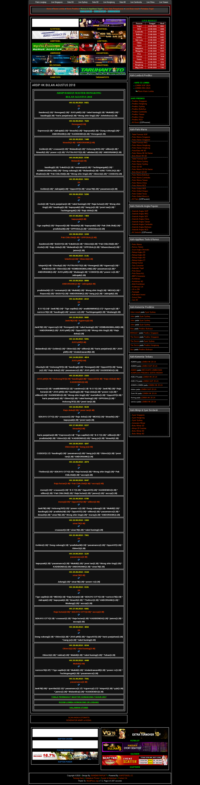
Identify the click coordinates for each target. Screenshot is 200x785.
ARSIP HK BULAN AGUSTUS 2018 (53, 85)
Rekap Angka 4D (138, 258)
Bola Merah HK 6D (139, 156)
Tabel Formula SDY (139, 159)
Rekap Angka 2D (138, 252)
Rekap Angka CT (138, 260)
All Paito (135, 199)
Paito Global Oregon (140, 191)
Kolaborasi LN (137, 287)
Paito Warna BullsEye (140, 175)
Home (49, 9)
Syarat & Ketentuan (109, 778)
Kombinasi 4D (137, 281)
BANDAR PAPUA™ (99, 776)
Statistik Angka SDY (140, 216)
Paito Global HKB (139, 188)
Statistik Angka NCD (140, 230)
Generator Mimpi (138, 423)
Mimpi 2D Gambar (139, 428)
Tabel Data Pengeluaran (114, 9)
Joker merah (135, 312)
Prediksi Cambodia (139, 112)
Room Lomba (59, 9)
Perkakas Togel (147, 9)
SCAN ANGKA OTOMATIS (79, 718)
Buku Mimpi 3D (138, 431)
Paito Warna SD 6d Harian (142, 169)
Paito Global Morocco (140, 196)
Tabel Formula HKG (139, 143)
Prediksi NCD (137, 120)
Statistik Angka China (140, 219)
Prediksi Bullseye (146, 329)
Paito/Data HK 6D (139, 151)
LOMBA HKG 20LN (142, 88)
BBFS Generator (138, 276)
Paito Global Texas (139, 194)
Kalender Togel (138, 268)
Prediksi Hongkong (139, 104)
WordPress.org (92, 781)
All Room (135, 122)
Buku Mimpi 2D (138, 426)
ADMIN (134, 370)
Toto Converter (138, 266)
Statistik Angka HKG (140, 214)
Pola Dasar (136, 271)
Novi (132, 349)
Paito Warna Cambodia (141, 178)
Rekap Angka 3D (138, 255)
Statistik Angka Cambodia (142, 224)
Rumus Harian (137, 247)
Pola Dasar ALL (138, 273)
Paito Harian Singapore (141, 140)
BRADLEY (134, 333)
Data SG (70, 2)
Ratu (132, 329)
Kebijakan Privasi (92, 778)
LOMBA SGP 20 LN (149, 366)
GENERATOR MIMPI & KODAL (78, 720)
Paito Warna (137, 244)
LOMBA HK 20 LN (148, 362)
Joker (132, 316)
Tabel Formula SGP (139, 134)
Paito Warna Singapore (141, 137)
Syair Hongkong (138, 418)
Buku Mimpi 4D (138, 434)
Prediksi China (137, 117)
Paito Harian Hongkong (141, 148)
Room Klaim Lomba (146, 91)
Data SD (95, 2)
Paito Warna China (139, 183)
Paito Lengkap (41, 2)
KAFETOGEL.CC (126, 776)
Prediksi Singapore (139, 101)
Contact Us (122, 778)
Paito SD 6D (137, 167)
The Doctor (134, 337)
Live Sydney (83, 2)
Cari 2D (135, 300)
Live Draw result (132, 9)
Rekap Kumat (137, 263)
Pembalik (135, 292)
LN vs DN (136, 289)
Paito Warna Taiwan (140, 180)
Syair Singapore (138, 415)
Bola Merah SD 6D (139, 172)
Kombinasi (136, 279)
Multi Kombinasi (138, 284)
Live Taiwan (163, 2)
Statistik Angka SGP (140, 211)
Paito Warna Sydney (140, 161)
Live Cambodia (136, 2)
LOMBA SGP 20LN (142, 85)
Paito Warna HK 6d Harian (142, 153)
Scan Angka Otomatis (140, 250)
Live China (150, 2)
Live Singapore (57, 2)
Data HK (123, 2)
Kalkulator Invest (138, 295)
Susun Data (136, 297)
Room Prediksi (72, 9)
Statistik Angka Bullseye (141, 227)
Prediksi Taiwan (138, 114)
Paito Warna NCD (139, 185)
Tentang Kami (78, 778)
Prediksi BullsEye (139, 109)
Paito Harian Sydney (140, 164)
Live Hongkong (109, 2)
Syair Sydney (150, 312)
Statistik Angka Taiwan (141, 222)
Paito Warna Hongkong (141, 145)
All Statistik (136, 232)
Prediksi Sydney (138, 106)
